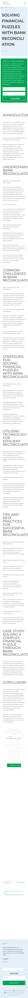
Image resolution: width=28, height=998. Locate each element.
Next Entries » (21, 882)
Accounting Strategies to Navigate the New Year (14, 731)
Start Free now (14, 931)
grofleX (19, 738)
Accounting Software (11, 738)
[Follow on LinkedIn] (6, 964)
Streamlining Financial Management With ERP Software (13, 823)
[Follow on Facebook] (3, 964)
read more (7, 805)
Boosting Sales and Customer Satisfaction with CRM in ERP (12, 786)
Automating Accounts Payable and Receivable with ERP (13, 859)
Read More (15, 765)
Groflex (10, 736)
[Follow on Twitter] (9, 964)
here (4, 718)
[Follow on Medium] (12, 964)
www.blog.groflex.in (8, 722)
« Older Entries (7, 882)
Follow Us (5, 961)
